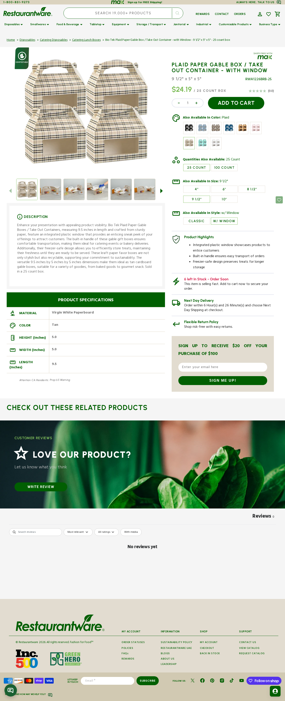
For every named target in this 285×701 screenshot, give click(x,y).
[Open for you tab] (275, 691)
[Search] (177, 13)
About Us (167, 659)
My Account (209, 643)
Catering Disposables (53, 40)
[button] (259, 14)
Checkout (207, 648)
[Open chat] (10, 690)
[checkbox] (131, 532)
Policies (127, 648)
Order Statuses (133, 643)
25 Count (233, 160)
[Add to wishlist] (268, 14)
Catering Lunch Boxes (86, 40)
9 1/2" (224, 182)
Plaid (225, 118)
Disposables (27, 40)
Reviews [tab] (263, 516)
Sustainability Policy (176, 643)
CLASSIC (197, 221)
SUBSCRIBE (148, 680)
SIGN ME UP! (222, 380)
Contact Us (247, 643)
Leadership (169, 664)
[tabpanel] (142, 562)
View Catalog (249, 648)
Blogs (165, 654)
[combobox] (123, 13)
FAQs (125, 654)
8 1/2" (252, 189)
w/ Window (230, 213)
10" (224, 199)
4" (196, 189)
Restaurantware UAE (176, 648)
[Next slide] (161, 190)
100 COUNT (224, 168)
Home (11, 40)
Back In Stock (210, 654)
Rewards (128, 659)
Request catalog (252, 654)
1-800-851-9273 (16, 2)
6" (224, 189)
